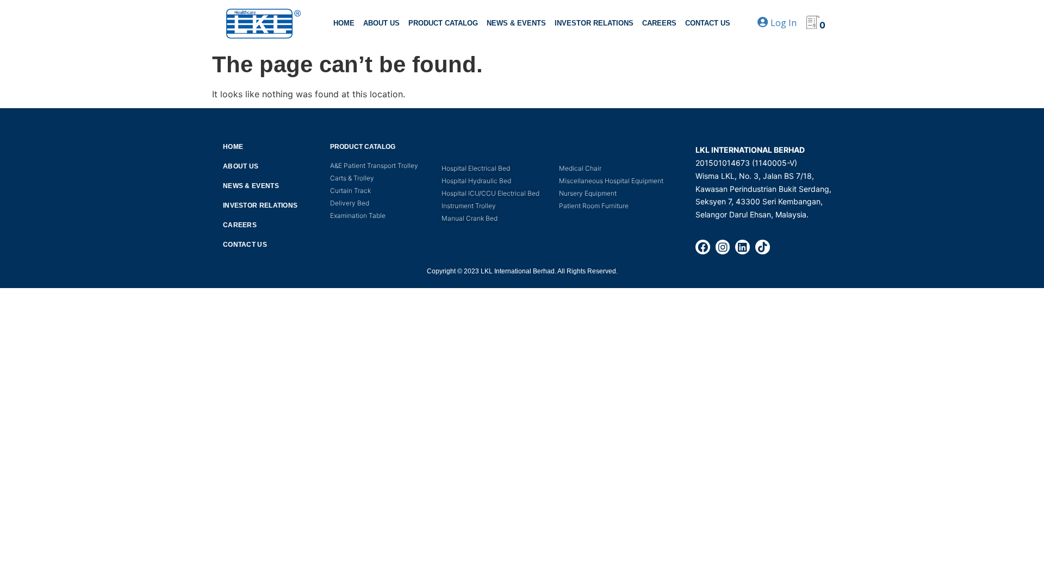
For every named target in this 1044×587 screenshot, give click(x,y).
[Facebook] (702, 247)
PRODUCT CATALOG (443, 23)
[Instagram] (723, 247)
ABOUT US (381, 23)
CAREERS (659, 23)
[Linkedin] (742, 247)
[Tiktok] (762, 247)
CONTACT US (707, 23)
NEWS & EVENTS (516, 23)
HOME (344, 23)
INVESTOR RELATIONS (594, 23)
